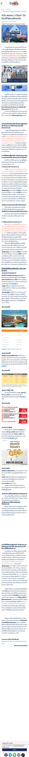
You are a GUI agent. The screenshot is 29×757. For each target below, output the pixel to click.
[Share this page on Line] (14, 755)
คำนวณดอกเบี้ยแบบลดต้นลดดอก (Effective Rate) (14, 602)
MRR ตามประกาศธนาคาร (14, 349)
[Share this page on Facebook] (6, 755)
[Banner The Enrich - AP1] (14, 74)
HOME (3, 9)
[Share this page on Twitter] (10, 755)
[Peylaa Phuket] (14, 318)
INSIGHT (8, 9)
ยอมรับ (14, 750)
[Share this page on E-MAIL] (18, 755)
